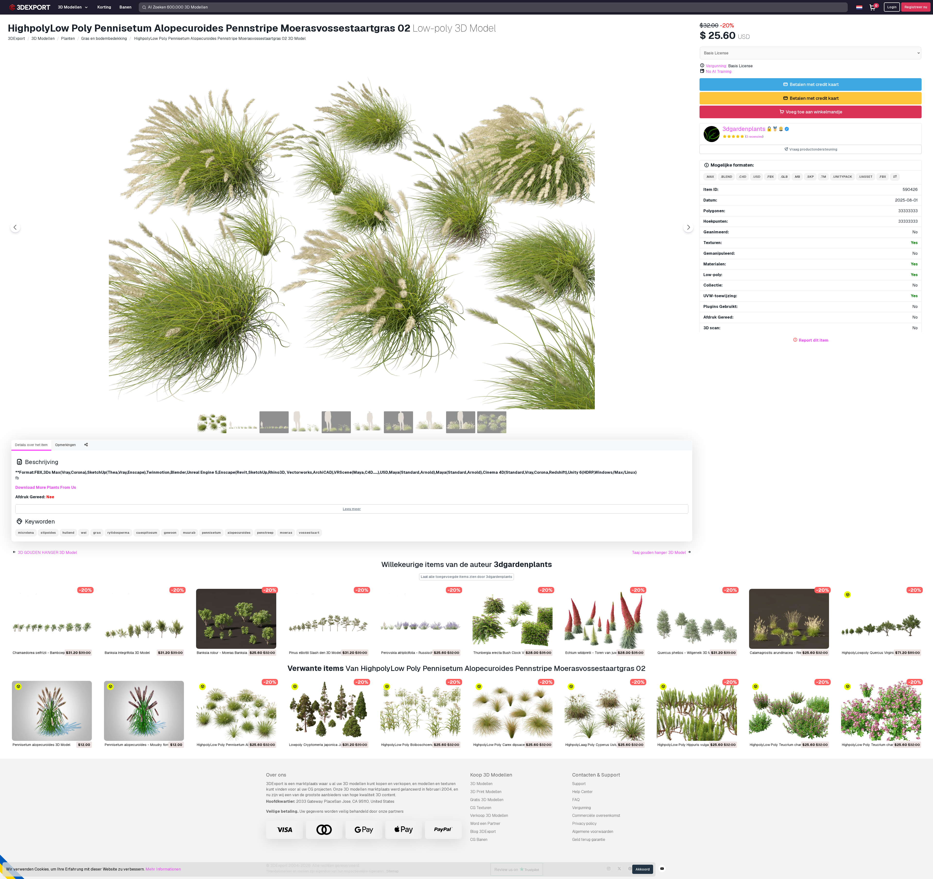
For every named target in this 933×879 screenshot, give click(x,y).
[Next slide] (688, 227)
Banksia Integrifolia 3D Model (127, 653)
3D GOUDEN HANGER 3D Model (47, 552)
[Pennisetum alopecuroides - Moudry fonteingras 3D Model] (144, 711)
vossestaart (309, 533)
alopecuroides (239, 533)
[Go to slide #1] (211, 422)
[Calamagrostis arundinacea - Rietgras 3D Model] (789, 619)
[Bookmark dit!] (84, 642)
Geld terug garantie (588, 839)
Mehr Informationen (163, 869)
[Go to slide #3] (274, 422)
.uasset (866, 177)
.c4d (742, 177)
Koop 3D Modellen (491, 775)
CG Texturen (480, 807)
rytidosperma (118, 533)
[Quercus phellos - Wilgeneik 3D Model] (697, 619)
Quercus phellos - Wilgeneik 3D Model (687, 653)
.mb (797, 177)
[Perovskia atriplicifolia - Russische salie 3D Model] (420, 619)
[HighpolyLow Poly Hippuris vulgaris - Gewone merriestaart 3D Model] (697, 711)
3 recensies (754, 137)
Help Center (582, 791)
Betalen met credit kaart (814, 84)
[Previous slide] (15, 227)
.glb (784, 177)
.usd (756, 177)
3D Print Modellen (485, 791)
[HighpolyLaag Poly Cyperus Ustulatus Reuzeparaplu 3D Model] (605, 711)
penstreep (265, 533)
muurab (189, 533)
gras (97, 533)
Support (579, 783)
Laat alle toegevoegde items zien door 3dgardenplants (466, 577)
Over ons (276, 775)
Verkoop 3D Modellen (489, 815)
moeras (286, 533)
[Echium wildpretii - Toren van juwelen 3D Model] (605, 619)
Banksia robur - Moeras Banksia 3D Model (230, 653)
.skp (810, 177)
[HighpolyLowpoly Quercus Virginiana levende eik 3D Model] (881, 619)
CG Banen (478, 839)
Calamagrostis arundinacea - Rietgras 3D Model (787, 653)
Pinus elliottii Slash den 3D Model (315, 653)
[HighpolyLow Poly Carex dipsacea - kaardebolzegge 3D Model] (513, 711)
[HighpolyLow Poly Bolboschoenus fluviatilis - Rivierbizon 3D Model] (420, 711)
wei (83, 533)
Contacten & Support (596, 775)
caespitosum (146, 533)
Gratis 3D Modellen (486, 799)
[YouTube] (662, 869)
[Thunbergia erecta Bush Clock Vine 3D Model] (513, 619)
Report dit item (814, 340)
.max (710, 177)
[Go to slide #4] (305, 422)
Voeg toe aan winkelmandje (813, 112)
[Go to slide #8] (429, 422)
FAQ (576, 799)
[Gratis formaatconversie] (894, 176)
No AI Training (718, 71)
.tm (823, 177)
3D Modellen (481, 783)
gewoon (170, 533)
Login (892, 7)
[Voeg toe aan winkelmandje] (74, 642)
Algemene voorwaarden (592, 831)
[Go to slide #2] (243, 422)
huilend (68, 533)
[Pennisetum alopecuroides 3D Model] (52, 711)
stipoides (48, 533)
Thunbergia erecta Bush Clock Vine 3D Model (508, 653)
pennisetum (211, 533)
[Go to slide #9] (460, 422)
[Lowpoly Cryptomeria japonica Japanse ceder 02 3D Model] (328, 711)
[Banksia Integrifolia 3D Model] (144, 619)
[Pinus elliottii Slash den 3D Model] (328, 619)
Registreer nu (916, 7)
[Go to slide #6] (367, 422)
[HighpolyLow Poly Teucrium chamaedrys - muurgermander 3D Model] (789, 711)
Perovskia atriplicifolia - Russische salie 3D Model (420, 653)
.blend (726, 177)
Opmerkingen (65, 445)
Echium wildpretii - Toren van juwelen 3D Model (602, 653)
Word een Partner (485, 823)
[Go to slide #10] (491, 422)
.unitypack (842, 177)
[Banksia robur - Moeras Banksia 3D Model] (236, 619)
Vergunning (581, 807)
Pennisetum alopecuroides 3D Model (41, 745)
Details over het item (31, 445)
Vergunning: (716, 65)
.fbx (770, 177)
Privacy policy (584, 823)
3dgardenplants (743, 129)
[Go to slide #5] (336, 422)
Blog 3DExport (483, 831)
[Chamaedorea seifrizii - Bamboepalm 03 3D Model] (52, 619)
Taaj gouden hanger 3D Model (659, 552)
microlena (26, 533)
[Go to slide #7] (398, 422)
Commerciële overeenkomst (596, 815)
